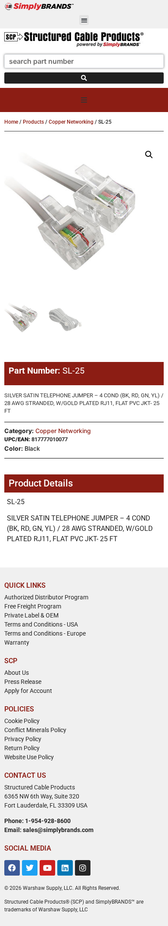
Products (33, 122)
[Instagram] (82, 868)
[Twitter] (29, 868)
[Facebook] (12, 868)
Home (11, 122)
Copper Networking (71, 122)
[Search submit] (84, 78)
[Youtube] (47, 868)
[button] (84, 20)
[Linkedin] (65, 868)
